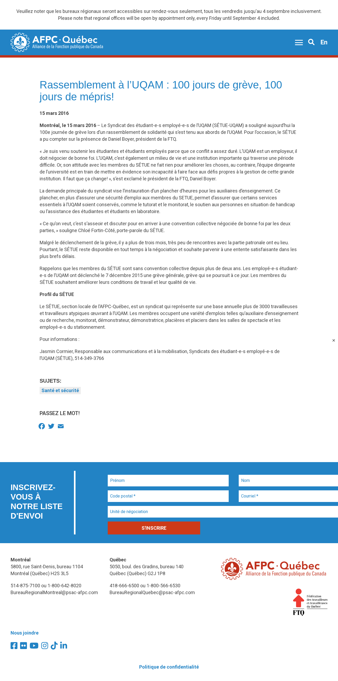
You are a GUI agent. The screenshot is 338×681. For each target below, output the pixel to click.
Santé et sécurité (60, 390)
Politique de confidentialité (169, 667)
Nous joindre (25, 633)
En (323, 42)
